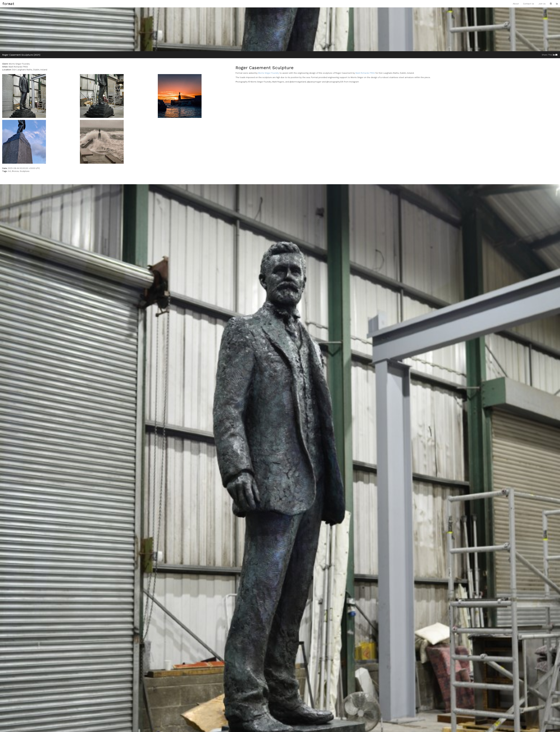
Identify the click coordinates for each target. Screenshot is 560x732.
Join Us (542, 3)
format (8, 3)
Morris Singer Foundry (268, 73)
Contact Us (528, 3)
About (516, 3)
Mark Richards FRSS (365, 73)
